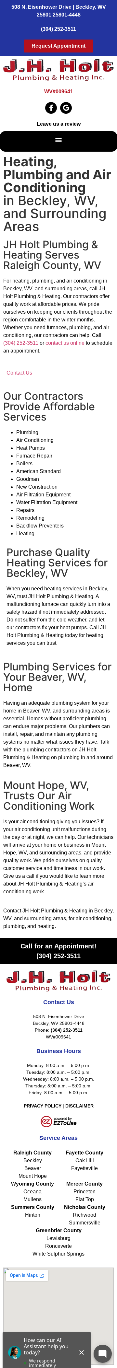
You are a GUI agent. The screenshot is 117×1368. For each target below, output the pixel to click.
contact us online (65, 343)
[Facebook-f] (51, 108)
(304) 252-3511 (58, 29)
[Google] (66, 108)
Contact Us (19, 373)
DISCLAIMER (79, 1105)
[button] (58, 139)
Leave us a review (59, 124)
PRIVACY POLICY (42, 1105)
